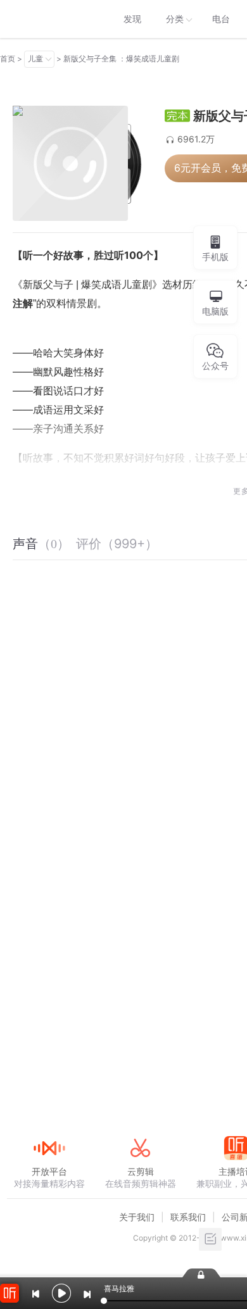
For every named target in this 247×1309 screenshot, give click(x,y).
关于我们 (137, 1217)
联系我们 (188, 1217)
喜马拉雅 (49, 19)
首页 (7, 58)
